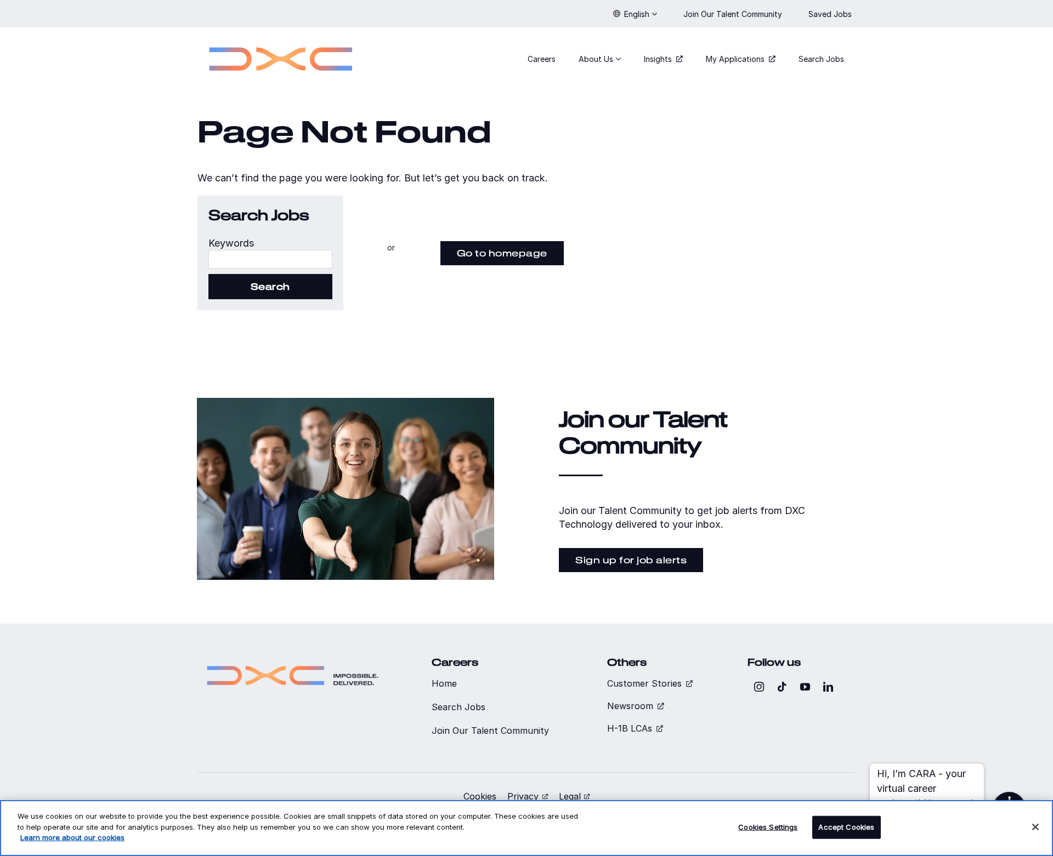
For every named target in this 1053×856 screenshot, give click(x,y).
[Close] (1035, 827)
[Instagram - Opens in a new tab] (759, 686)
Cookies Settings (767, 827)
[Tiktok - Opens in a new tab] (782, 686)
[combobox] (270, 259)
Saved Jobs (831, 14)
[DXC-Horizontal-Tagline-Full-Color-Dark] (292, 661)
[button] (635, 13)
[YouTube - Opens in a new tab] (805, 686)
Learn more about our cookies (72, 837)
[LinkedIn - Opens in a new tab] (828, 686)
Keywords (231, 243)
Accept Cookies (846, 827)
